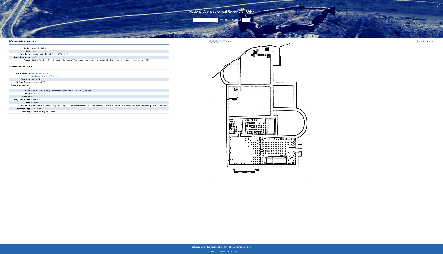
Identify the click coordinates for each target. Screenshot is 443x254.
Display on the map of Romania (45, 76)
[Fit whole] (219, 41)
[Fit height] (222, 41)
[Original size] (213, 41)
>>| (432, 41)
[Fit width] (225, 41)
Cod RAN (226, 19)
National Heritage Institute (239, 247)
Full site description (39, 73)
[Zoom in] (210, 41)
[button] (438, 4)
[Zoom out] (216, 41)
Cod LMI (237, 19)
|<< (418, 41)
